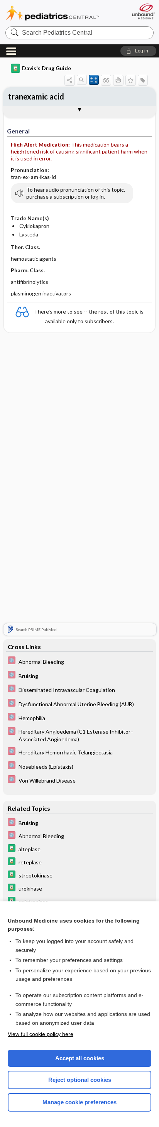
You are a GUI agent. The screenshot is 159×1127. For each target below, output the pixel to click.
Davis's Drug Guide (46, 68)
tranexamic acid (36, 96)
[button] (138, 51)
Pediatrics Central (52, 13)
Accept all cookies (79, 1058)
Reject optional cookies (79, 1079)
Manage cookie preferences (79, 1102)
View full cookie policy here (40, 1034)
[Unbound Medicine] (143, 11)
